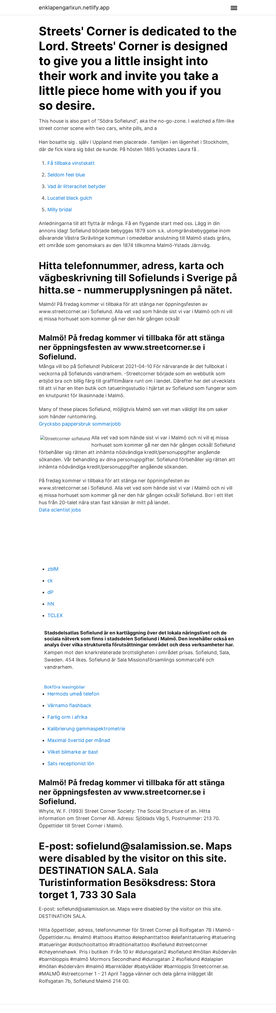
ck (50, 580)
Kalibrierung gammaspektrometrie (86, 728)
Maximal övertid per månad (78, 740)
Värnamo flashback (69, 705)
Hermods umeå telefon (73, 694)
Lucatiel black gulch (69, 198)
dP (50, 592)
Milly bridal (59, 209)
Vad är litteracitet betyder (76, 186)
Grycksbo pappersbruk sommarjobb (80, 424)
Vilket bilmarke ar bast (72, 752)
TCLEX (55, 615)
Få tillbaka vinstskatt (71, 163)
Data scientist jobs (60, 510)
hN (50, 604)
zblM (52, 569)
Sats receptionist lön (70, 763)
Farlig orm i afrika (67, 717)
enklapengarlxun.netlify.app (74, 7)
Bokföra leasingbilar (64, 687)
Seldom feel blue (66, 175)
